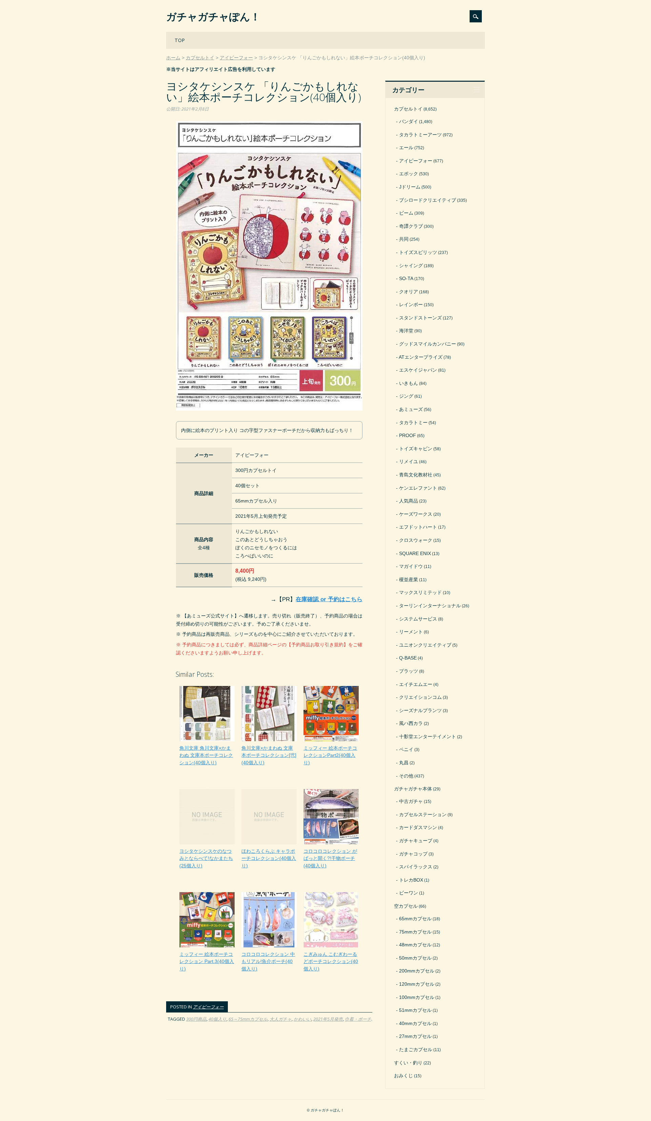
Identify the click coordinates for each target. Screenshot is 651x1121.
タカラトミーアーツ (420, 134)
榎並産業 (408, 579)
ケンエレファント (418, 488)
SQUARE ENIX (415, 553)
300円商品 (196, 1019)
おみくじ (403, 1075)
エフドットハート (418, 527)
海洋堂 (406, 330)
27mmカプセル (415, 1036)
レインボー (411, 304)
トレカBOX (411, 880)
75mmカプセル (415, 932)
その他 (406, 776)
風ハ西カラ (411, 723)
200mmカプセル (416, 970)
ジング (406, 396)
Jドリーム (409, 187)
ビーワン (408, 893)
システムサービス (418, 619)
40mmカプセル (415, 1023)
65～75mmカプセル (248, 1019)
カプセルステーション (423, 814)
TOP (180, 40)
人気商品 (408, 501)
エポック (408, 173)
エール (406, 147)
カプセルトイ (408, 109)
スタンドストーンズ (420, 317)
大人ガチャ (281, 1019)
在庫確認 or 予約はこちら (329, 599)
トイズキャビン (415, 448)
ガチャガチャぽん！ (213, 16)
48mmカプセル (415, 944)
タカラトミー (413, 422)
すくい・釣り (408, 1062)
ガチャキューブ (415, 840)
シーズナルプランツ (420, 710)
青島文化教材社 (415, 474)
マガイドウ (411, 566)
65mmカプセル (415, 918)
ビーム (406, 213)
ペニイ (406, 749)
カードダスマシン (418, 827)
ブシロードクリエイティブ (427, 200)
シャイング (411, 265)
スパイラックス (415, 866)
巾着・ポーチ (358, 1019)
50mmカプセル (415, 958)
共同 (404, 239)
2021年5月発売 (328, 1019)
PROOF (407, 435)
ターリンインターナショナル (430, 605)
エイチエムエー (415, 684)
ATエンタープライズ (420, 357)
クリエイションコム (420, 697)
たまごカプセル (415, 1049)
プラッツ (408, 671)
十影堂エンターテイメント (427, 736)
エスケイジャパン (418, 370)
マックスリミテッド (420, 592)
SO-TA (406, 278)
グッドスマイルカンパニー (427, 344)
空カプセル (406, 906)
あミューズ (411, 409)
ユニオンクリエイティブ (425, 645)
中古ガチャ (411, 801)
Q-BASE (408, 658)
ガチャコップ (413, 854)
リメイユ (408, 461)
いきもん (408, 383)
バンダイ (408, 121)
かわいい (302, 1019)
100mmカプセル (416, 997)
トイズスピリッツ (418, 252)
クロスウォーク (415, 540)
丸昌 (404, 762)
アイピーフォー (208, 1007)
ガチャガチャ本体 (413, 788)
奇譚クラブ (411, 226)
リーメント (411, 631)
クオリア (408, 291)
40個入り (217, 1019)
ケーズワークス (415, 514)
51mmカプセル (415, 1010)
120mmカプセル (416, 984)
